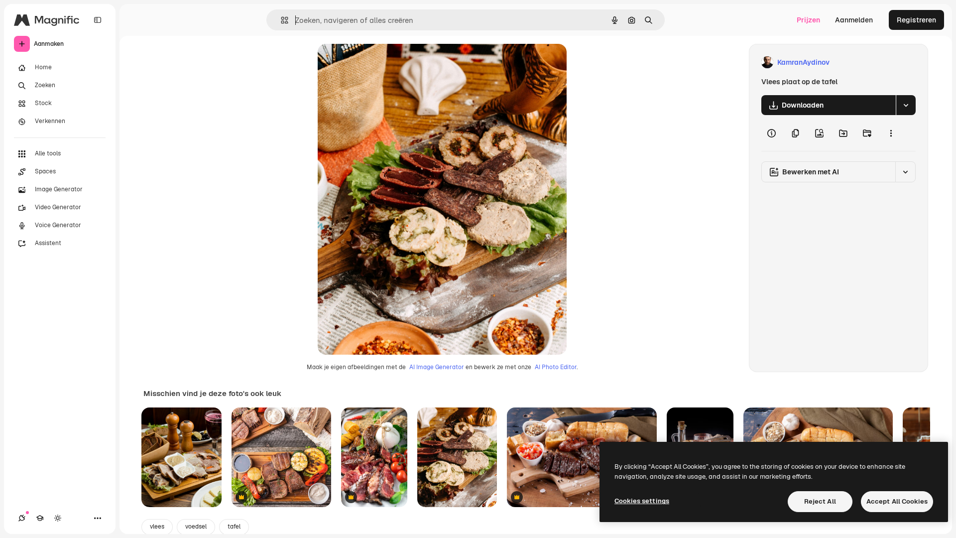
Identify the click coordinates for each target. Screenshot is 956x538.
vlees (157, 527)
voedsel (196, 527)
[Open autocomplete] (280, 20)
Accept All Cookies (897, 501)
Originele (383, 62)
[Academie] (40, 518)
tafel (234, 527)
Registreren (916, 19)
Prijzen (808, 19)
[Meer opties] (891, 133)
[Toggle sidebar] (98, 20)
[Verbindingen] (22, 518)
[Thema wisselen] (58, 518)
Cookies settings (641, 501)
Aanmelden (854, 19)
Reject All (820, 501)
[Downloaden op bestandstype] (906, 105)
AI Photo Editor (556, 367)
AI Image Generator (436, 367)
